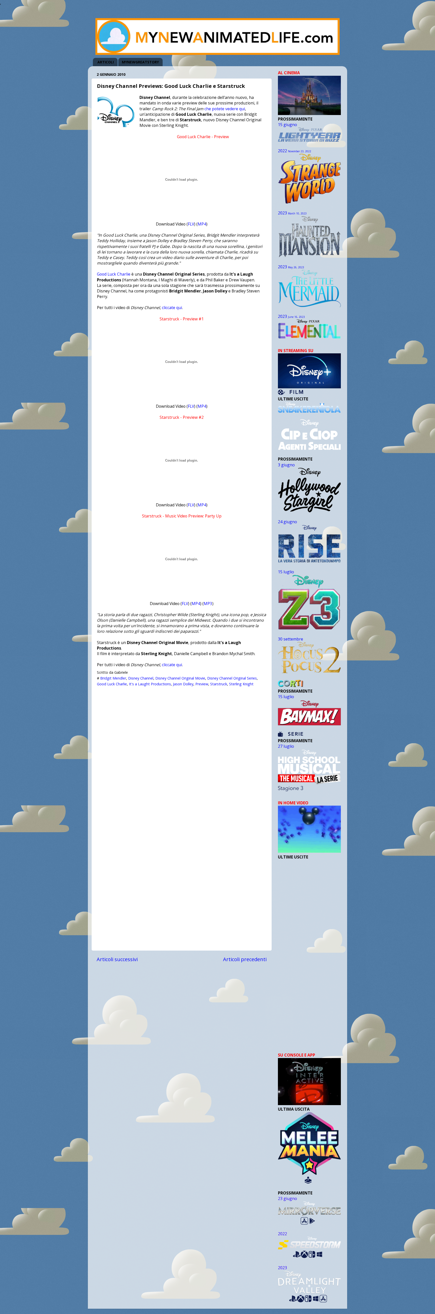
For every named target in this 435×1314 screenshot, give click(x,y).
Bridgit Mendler (113, 678)
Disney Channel (140, 678)
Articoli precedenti (245, 959)
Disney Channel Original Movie (180, 678)
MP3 (208, 603)
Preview (201, 684)
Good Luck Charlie (113, 274)
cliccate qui (172, 307)
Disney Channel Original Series (232, 678)
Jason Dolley (183, 684)
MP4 (202, 224)
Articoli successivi (117, 959)
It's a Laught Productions (150, 684)
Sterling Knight (241, 684)
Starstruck (218, 684)
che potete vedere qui (224, 108)
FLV (191, 224)
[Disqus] (181, 752)
